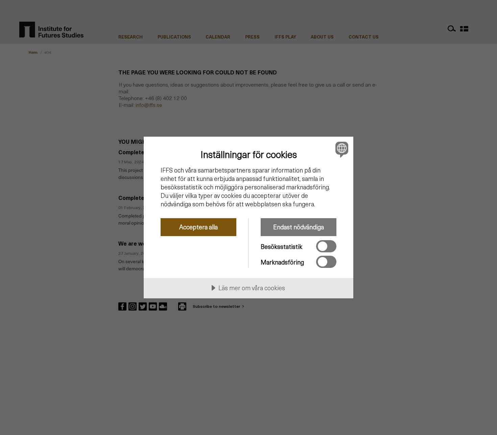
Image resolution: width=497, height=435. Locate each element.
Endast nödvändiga (298, 226)
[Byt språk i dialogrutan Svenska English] (340, 149)
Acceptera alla (198, 226)
